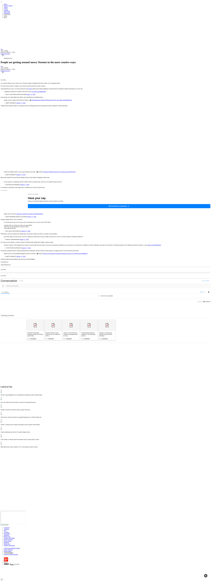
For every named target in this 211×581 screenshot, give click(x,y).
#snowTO (53, 100)
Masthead (6, 535)
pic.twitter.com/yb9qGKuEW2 (35, 214)
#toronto (24, 214)
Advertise (6, 529)
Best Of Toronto (8, 5)
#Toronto (42, 100)
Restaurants (7, 13)
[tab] (5, 292)
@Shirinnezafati (35, 100)
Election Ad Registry (9, 538)
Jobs (5, 530)
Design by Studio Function (11, 554)
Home (5, 4)
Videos (6, 7)
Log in (203, 280)
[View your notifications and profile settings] (208, 292)
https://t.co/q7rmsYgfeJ (49, 253)
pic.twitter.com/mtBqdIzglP (39, 91)
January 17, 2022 (30, 94)
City (2, 49)
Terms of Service (8, 539)
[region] (105, 295)
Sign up (207, 280)
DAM (30, 88)
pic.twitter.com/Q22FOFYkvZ (68, 172)
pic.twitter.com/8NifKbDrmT (64, 100)
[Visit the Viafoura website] (206, 309)
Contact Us (7, 527)
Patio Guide (7, 11)
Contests (6, 10)
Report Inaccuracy (5, 53)
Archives (6, 532)
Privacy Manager (9, 553)
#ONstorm (48, 100)
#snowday (19, 214)
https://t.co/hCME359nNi (154, 245)
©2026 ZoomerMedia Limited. (12, 548)
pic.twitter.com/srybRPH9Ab (80, 253)
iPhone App (7, 536)
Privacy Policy (8, 541)
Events (6, 8)
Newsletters (7, 533)
